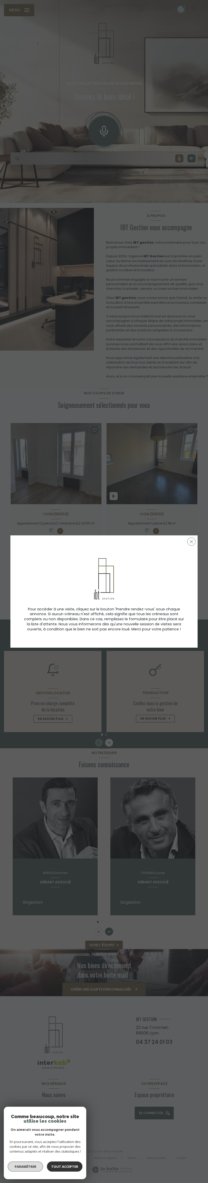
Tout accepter (64, 1166)
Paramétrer (25, 1166)
